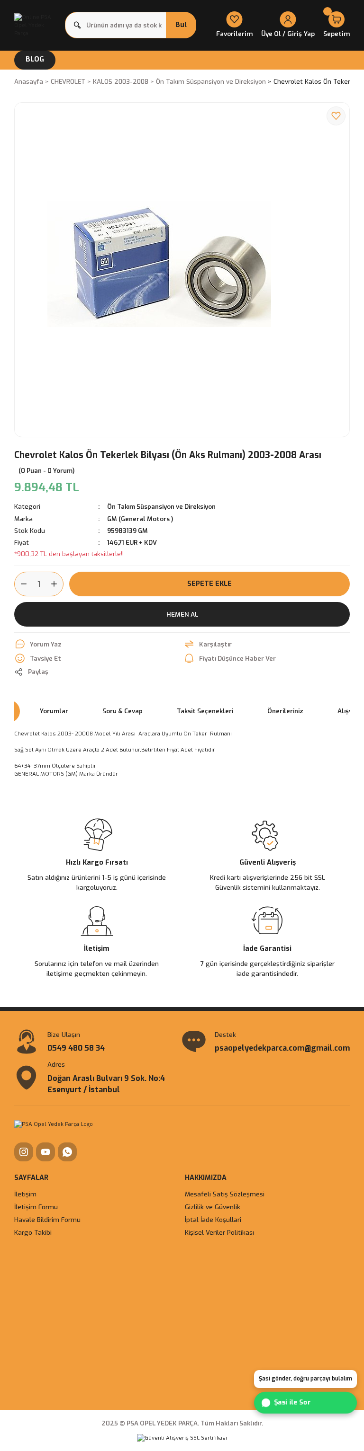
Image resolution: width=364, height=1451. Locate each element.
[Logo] (36, 25)
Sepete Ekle (209, 583)
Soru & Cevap (122, 711)
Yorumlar (54, 711)
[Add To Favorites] (336, 115)
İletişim (25, 1194)
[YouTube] (45, 1151)
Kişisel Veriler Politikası (219, 1233)
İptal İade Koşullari (213, 1220)
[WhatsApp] (67, 1151)
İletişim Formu (36, 1207)
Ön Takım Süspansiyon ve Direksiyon (161, 507)
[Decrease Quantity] (20, 584)
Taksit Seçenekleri (205, 711)
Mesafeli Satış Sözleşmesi (224, 1194)
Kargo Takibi (33, 1233)
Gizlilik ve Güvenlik (212, 1207)
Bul (181, 24)
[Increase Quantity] (57, 584)
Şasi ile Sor (292, 1402)
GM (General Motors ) (140, 519)
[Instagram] (23, 1151)
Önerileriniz (285, 711)
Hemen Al (182, 614)
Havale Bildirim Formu (47, 1220)
